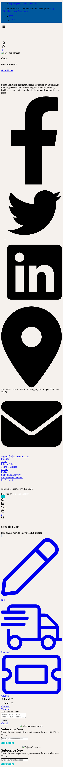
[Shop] (31, 504)
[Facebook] (34, 183)
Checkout (5, 706)
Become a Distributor (18, 11)
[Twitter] (34, 239)
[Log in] (31, 43)
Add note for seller (9, 711)
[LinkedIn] (34, 302)
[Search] (31, 518)
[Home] (31, 500)
